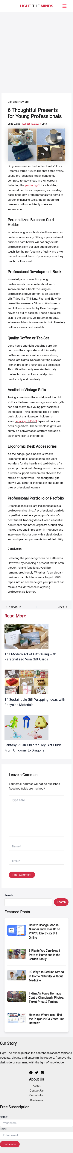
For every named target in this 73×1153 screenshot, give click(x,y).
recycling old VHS (26, 421)
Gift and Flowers (18, 101)
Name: (4, 1116)
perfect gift (32, 185)
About (36, 1085)
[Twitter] (36, 1072)
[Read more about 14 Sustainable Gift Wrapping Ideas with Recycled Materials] (26, 681)
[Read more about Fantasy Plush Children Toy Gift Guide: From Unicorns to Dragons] (26, 727)
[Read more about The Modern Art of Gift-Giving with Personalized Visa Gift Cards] (26, 636)
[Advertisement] (36, 50)
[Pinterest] (42, 1072)
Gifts (44, 123)
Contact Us (37, 1090)
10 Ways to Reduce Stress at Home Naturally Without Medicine (46, 976)
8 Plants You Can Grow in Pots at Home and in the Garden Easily (45, 955)
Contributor (36, 1095)
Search (8, 895)
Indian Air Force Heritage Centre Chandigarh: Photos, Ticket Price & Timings (46, 998)
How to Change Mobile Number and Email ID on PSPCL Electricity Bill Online (44, 931)
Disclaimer (36, 1100)
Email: (3, 1129)
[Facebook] (31, 1072)
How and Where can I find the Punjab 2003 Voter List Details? (46, 1019)
